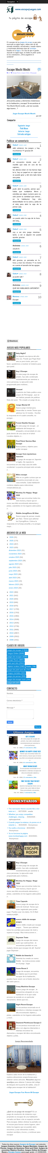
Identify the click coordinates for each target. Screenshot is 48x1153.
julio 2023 (13, 567)
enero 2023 (13, 588)
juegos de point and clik (16, 670)
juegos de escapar (14, 657)
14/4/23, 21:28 (24, 285)
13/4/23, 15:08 (22, 215)
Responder (16, 154)
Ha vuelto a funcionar (17, 828)
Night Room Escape (30, 766)
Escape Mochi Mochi (18, 69)
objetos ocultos (13, 666)
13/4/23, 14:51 (22, 159)
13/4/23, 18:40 (24, 245)
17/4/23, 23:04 (23, 296)
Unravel (19, 389)
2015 (11, 616)
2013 (11, 623)
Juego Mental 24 (23, 405)
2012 (11, 626)
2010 (11, 633)
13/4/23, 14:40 (22, 145)
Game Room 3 (22, 968)
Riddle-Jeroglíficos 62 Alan (27, 513)
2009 (11, 636)
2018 (11, 606)
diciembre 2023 (15, 550)
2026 (11, 537)
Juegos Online (25, 73)
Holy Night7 (21, 353)
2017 (11, 609)
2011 (11, 630)
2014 (11, 619)
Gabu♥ (15, 145)
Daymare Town (22, 937)
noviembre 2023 (15, 554)
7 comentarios (28, 792)
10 (39, 69)
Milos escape (21, 475)
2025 (11, 541)
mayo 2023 (13, 574)
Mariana (16, 296)
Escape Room (17, 73)
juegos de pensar (14, 676)
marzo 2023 (14, 581)
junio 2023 (13, 571)
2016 (11, 612)
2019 (11, 602)
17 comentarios (28, 747)
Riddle (28, 666)
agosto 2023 (14, 564)
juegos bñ (11, 683)
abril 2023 (13, 578)
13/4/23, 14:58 (22, 186)
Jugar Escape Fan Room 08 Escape (24, 1092)
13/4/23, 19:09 (22, 257)
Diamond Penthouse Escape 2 (28, 1023)
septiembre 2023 (16, 561)
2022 (11, 592)
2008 (11, 640)
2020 (11, 599)
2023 (11, 547)
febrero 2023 (14, 584)
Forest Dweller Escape (25, 423)
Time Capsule (21, 901)
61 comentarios (28, 762)
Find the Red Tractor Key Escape (30, 782)
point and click (12, 663)
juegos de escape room (16, 679)
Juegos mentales (14, 673)
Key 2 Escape (21, 371)
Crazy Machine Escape (25, 986)
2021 (11, 595)
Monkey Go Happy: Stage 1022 (30, 751)
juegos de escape (14, 650)
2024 (11, 544)
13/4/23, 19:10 (22, 273)
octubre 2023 (14, 557)
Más (35, 747)
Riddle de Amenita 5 (24, 955)
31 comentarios (28, 777)
